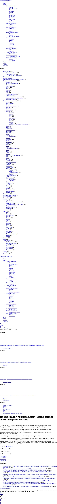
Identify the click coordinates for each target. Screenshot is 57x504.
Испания (11, 31)
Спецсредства (9, 95)
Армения (8, 108)
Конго (10, 116)
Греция (10, 24)
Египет (8, 138)
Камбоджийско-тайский (12, 148)
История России (10, 205)
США (10, 20)
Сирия (7, 176)
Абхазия (8, 102)
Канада (11, 13)
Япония (8, 192)
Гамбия (11, 112)
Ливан (7, 156)
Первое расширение (11, 23)
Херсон (11, 174)
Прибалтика (9, 166)
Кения (10, 115)
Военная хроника (7, 78)
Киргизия (11, 180)
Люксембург (12, 15)
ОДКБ (4, 239)
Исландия (11, 11)
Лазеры (8, 91)
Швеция (11, 59)
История (5, 199)
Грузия (7, 134)
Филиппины (9, 190)
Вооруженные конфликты (9, 100)
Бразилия (8, 131)
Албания (11, 49)
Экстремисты (9, 249)
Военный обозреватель (6, 0)
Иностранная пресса (8, 196)
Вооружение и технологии (10, 80)
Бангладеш (8, 126)
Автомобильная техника (12, 83)
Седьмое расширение (11, 52)
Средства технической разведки (14, 96)
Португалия (12, 19)
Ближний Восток (10, 130)
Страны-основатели (11, 5)
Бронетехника (9, 86)
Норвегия (11, 17)
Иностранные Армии (11, 72)
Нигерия (11, 122)
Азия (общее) (9, 103)
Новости (5, 237)
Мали (10, 119)
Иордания (8, 143)
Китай (7, 150)
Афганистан (9, 110)
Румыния (11, 43)
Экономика (6, 253)
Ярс (4, 411)
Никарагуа (8, 163)
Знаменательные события (9, 195)
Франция (11, 21)
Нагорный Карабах (11, 162)
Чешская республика (14, 36)
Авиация (8, 82)
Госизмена (8, 244)
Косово (8, 154)
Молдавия (8, 160)
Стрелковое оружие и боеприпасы (14, 98)
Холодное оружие (10, 99)
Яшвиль (5, 406)
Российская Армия (10, 74)
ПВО (7, 92)
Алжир (8, 104)
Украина (8, 188)
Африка (8, 111)
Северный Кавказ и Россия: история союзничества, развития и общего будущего (23, 476)
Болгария (11, 39)
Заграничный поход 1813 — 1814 (14, 204)
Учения (5, 251)
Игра (4, 3)
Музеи (7, 209)
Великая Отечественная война (13, 202)
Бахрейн (8, 127)
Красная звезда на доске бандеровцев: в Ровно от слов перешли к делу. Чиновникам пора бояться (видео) (29, 474)
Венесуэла (5, 65)
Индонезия (9, 142)
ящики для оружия (7, 405)
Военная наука (6, 76)
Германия (11, 28)
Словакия (11, 44)
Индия (7, 140)
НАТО (4, 4)
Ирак (7, 144)
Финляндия (12, 60)
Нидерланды (12, 16)
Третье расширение (11, 29)
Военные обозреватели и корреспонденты (13, 79)
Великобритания (13, 8)
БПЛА (4, 61)
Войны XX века (10, 203)
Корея (7, 152)
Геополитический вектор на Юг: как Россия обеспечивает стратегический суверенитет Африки (17, 395)
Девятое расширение (11, 57)
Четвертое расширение (12, 32)
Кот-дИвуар (12, 118)
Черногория (12, 53)
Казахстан (11, 179)
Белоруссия (9, 128)
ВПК (7, 88)
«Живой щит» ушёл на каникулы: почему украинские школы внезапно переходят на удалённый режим (29, 478)
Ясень (4, 410)
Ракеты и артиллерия (11, 94)
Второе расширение (11, 27)
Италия (11, 12)
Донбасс (11, 170)
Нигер (10, 120)
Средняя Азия (9, 178)
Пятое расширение (10, 37)
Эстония (11, 47)
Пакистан (8, 164)
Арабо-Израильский (11, 106)
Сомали (5, 64)
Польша (11, 35)
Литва (10, 41)
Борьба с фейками (10, 241)
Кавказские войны (10, 207)
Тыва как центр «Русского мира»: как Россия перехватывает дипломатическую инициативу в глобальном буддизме (22, 345)
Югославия (12, 136)
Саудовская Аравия (11, 175)
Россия (7, 168)
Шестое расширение (11, 48)
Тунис (7, 187)
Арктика (8, 107)
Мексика (8, 159)
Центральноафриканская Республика (18, 124)
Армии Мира (6, 71)
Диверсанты (9, 245)
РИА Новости (9, 446)
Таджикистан (9, 183)
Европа (8, 135)
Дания (10, 9)
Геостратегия (6, 194)
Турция (11, 25)
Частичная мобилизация (15, 75)
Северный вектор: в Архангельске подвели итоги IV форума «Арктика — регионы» (16, 362)
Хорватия (11, 51)
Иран (7, 146)
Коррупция (9, 248)
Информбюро (6, 198)
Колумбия (8, 151)
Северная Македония (14, 56)
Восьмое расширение (11, 55)
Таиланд (8, 184)
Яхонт (4, 407)
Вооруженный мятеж (11, 243)
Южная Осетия (10, 191)
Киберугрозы (9, 247)
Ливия (7, 158)
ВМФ (4, 63)
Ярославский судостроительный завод (12, 413)
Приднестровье (10, 167)
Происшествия (6, 240)
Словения (11, 45)
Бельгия (11, 7)
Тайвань (8, 186)
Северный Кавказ (13, 172)
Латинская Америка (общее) (13, 155)
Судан (7, 182)
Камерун (11, 114)
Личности (8, 208)
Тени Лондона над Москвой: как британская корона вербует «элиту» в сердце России (24, 470)
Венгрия (11, 33)
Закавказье (8, 139)
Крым (10, 171)
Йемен (7, 147)
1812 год (8, 200)
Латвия (11, 40)
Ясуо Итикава (6, 409)
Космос (8, 90)
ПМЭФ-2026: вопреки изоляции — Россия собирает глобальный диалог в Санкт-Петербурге (26, 486)
